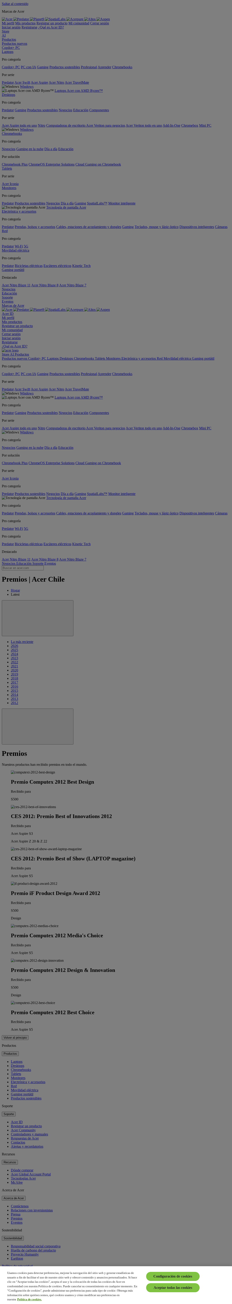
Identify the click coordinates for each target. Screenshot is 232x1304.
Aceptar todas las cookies (173, 1288)
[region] (116, 1285)
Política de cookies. (29, 1299)
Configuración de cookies (172, 1276)
